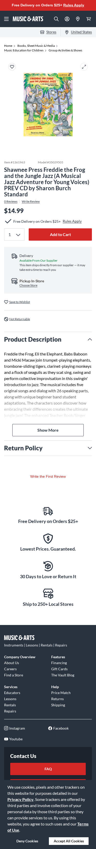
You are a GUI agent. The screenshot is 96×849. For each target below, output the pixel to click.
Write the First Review (48, 476)
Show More (48, 430)
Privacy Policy (20, 799)
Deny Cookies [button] (27, 841)
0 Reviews (10, 201)
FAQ (48, 769)
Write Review (31, 201)
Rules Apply (73, 5)
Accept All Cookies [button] (69, 841)
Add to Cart (60, 234)
